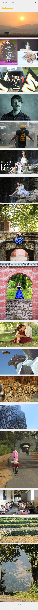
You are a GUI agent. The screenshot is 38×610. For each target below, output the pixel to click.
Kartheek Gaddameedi (8, 2)
